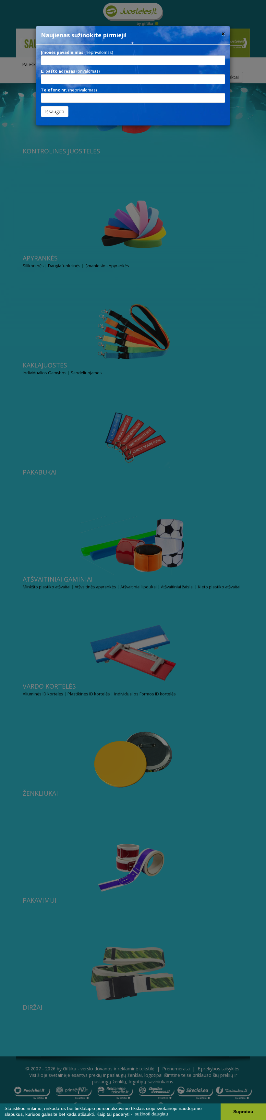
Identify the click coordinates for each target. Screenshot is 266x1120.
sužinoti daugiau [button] (151, 1113)
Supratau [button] (243, 1111)
